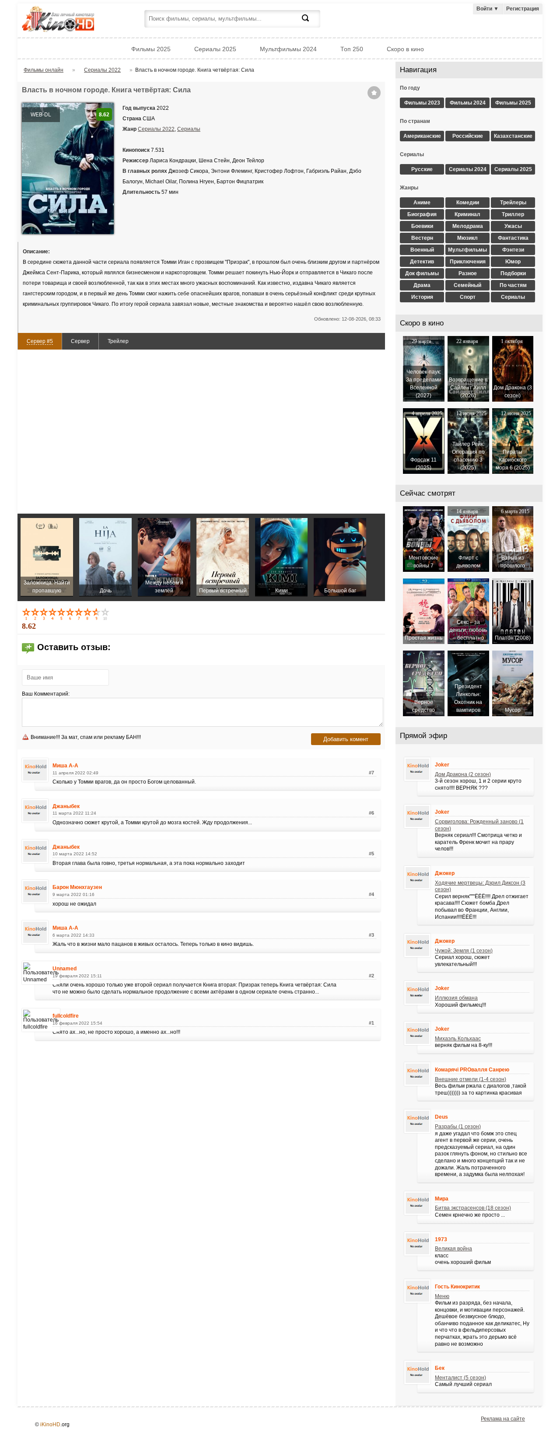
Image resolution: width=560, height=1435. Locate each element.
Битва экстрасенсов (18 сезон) (473, 1208)
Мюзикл (467, 238)
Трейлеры (513, 203)
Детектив (422, 262)
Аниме (421, 203)
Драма (421, 285)
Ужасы (513, 226)
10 (106, 614)
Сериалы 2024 (467, 169)
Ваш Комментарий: (46, 694)
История (422, 297)
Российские (467, 136)
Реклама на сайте (503, 1419)
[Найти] (310, 23)
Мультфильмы (467, 250)
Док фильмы (422, 273)
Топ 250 (351, 49)
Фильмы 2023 (422, 103)
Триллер (513, 214)
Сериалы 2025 (215, 49)
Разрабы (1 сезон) (458, 1127)
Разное (467, 273)
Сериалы (188, 129)
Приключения (468, 262)
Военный (422, 250)
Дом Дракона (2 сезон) (463, 774)
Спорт (468, 297)
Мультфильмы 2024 (288, 49)
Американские (422, 136)
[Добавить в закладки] (374, 92)
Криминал (467, 214)
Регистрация (522, 9)
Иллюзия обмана (456, 998)
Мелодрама (467, 226)
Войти (487, 9)
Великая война (453, 1249)
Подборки (513, 273)
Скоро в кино (405, 49)
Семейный (467, 285)
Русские (422, 169)
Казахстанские (513, 136)
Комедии (467, 203)
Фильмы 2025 (151, 49)
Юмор (513, 262)
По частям (513, 285)
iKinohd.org (70, 20)
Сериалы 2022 (156, 129)
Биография (422, 214)
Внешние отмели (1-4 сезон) (470, 1079)
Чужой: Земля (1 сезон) (464, 951)
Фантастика (513, 238)
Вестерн (422, 238)
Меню (442, 1296)
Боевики (422, 226)
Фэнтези (513, 250)
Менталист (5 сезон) (460, 1378)
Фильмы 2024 (468, 103)
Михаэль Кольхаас (458, 1039)
